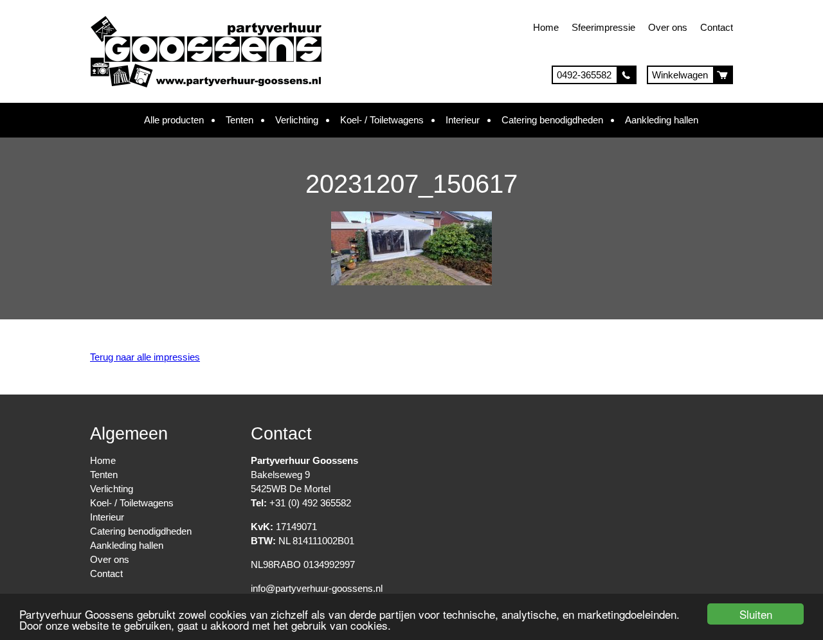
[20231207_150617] (411, 281)
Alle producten (174, 119)
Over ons (667, 27)
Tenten (239, 119)
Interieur (463, 119)
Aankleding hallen (661, 119)
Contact (716, 27)
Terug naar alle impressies (145, 356)
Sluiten (755, 614)
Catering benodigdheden (552, 119)
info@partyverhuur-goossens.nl (317, 588)
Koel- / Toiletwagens (382, 119)
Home (546, 27)
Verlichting (296, 119)
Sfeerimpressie (603, 27)
